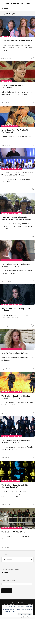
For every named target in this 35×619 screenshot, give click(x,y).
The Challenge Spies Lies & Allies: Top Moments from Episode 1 (15, 441)
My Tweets (5, 572)
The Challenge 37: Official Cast (13, 532)
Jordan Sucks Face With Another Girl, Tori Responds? (15, 131)
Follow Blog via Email (8, 581)
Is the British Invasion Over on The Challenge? (12, 86)
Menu (6, 8)
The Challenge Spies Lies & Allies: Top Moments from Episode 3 (15, 265)
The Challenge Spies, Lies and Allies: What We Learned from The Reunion (17, 174)
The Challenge (7, 36)
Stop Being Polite (17, 3)
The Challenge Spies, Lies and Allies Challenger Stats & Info (14, 486)
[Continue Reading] (32, 58)
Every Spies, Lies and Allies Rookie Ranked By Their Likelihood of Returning (16, 218)
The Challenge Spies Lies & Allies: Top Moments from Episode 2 (15, 397)
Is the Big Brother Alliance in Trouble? (15, 353)
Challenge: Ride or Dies (9, 125)
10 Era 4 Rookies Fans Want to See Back (16, 40)
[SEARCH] (32, 9)
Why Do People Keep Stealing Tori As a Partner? (15, 310)
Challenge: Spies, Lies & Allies (12, 168)
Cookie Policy (10, 611)
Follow (7, 591)
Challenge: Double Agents (11, 480)
